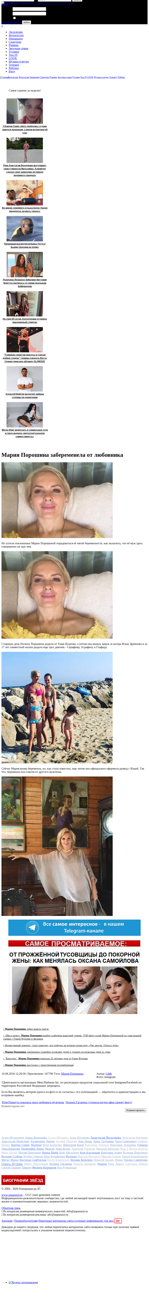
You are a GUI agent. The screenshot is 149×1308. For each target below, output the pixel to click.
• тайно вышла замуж (26, 1029)
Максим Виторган (89, 1156)
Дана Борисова (10, 1148)
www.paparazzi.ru (12, 1194)
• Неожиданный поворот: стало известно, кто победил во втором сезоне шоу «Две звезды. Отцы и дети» (61, 1045)
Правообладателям (26, 1220)
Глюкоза (142, 1145)
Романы (14, 45)
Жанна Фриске (138, 1148)
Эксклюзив (16, 32)
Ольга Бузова (12, 1164)
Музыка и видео (19, 61)
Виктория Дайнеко (97, 1145)
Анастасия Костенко (135, 1137)
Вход (12, 71)
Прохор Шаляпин (85, 1163)
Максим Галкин (111, 1156)
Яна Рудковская (66, 1167)
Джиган (50, 1148)
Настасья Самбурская (33, 1159)
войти (26, 22)
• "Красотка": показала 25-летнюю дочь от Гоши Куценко (45, 1058)
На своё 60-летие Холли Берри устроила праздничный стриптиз (25, 321)
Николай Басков (104, 1159)
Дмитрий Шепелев (107, 1148)
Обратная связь (10, 1208)
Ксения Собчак (12, 1156)
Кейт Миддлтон (69, 1152)
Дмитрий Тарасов (83, 1149)
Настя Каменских (58, 1159)
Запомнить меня (26, 18)
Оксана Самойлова (136, 1159)
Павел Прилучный (36, 1163)
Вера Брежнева (52, 1145)
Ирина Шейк (50, 1152)
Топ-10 (13, 55)
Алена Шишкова (58, 1137)
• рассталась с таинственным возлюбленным (38, 1065)
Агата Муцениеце (12, 1137)
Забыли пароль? (11, 22)
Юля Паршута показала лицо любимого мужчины (33, 1102)
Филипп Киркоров (44, 1167)
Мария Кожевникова (135, 1156)
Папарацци (16, 38)
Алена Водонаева (36, 1137)
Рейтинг (14, 68)
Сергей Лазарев (11, 1167)
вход (4, 4)
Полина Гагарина (60, 1163)
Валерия (36, 1145)
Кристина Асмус (111, 1152)
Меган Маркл (10, 1159)
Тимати (26, 1167)
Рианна (102, 1163)
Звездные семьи (18, 48)
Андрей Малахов (66, 1141)
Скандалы (15, 41)
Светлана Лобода (136, 1163)
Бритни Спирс (20, 1145)
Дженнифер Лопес (32, 1148)
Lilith (109, 1073)
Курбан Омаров (33, 1156)
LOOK (13, 58)
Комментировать (135, 1110)
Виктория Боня (73, 1145)
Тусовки (14, 51)
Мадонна (71, 1156)
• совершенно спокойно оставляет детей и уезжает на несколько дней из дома (56, 1052)
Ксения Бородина (135, 1152)
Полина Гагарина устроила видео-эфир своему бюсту (99, 1102)
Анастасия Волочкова (105, 1137)
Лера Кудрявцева (54, 1156)
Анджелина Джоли (42, 1141)
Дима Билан (62, 1148)
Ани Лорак (85, 1141)
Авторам (6, 1220)
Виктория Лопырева (123, 1145)
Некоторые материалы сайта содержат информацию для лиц (79, 1220)
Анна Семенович (126, 1141)
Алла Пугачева (80, 1137)
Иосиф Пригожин (30, 1152)
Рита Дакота (116, 1163)
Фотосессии (16, 35)
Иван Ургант (9, 1152)
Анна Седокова (103, 1141)
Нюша (119, 1159)
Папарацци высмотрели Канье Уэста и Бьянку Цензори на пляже (24, 245)
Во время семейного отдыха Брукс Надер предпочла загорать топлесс (24, 210)
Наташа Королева (82, 1159)
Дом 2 (124, 1149)
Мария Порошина (72, 1073)
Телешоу (14, 64)
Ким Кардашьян (90, 1152)
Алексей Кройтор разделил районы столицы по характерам (25, 396)
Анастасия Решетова (15, 1141)
